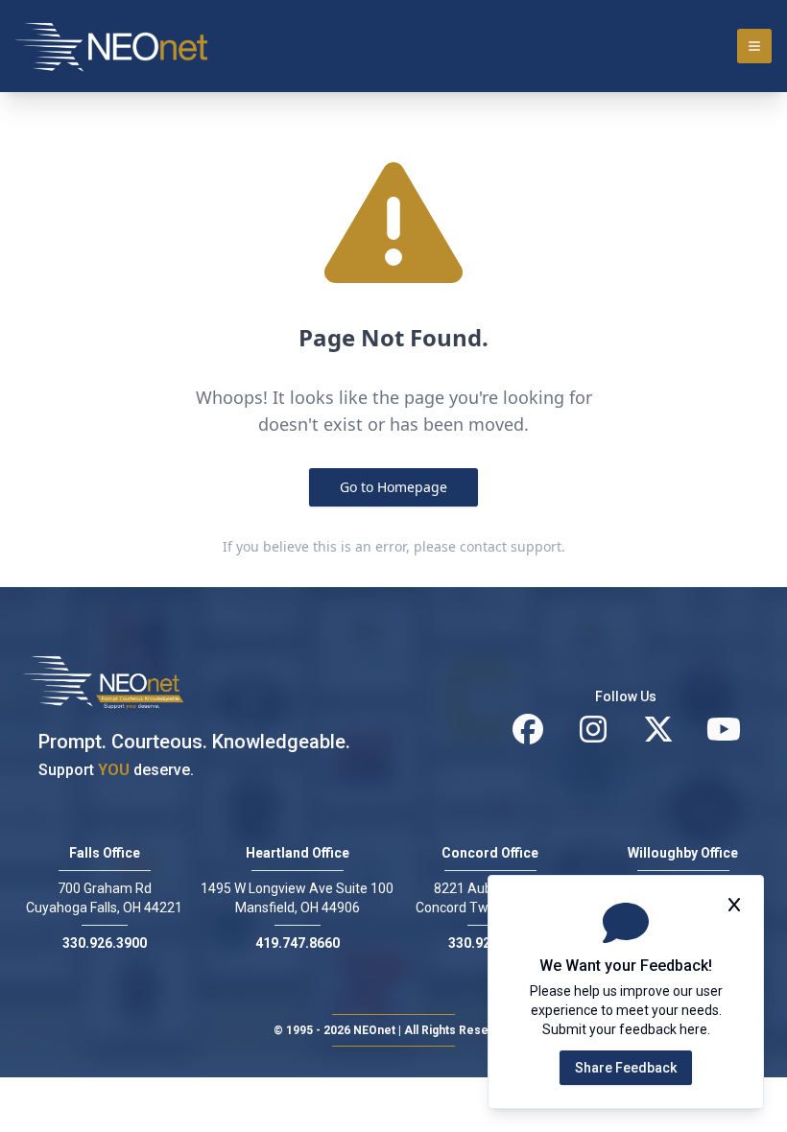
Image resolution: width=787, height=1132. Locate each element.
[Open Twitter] (658, 729)
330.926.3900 (104, 943)
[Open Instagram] (593, 729)
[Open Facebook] (528, 729)
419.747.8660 (297, 943)
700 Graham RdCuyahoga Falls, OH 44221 (104, 898)
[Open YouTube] (723, 729)
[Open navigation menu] (754, 46)
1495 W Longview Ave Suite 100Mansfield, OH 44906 (297, 898)
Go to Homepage (393, 487)
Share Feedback (626, 1067)
